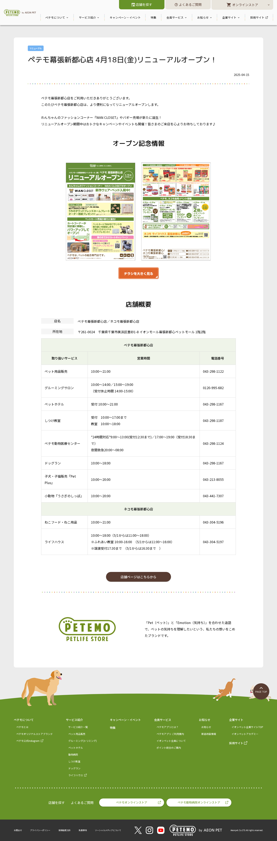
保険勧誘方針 (64, 830)
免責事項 (83, 830)
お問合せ (18, 830)
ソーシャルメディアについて (108, 830)
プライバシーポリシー (40, 830)
